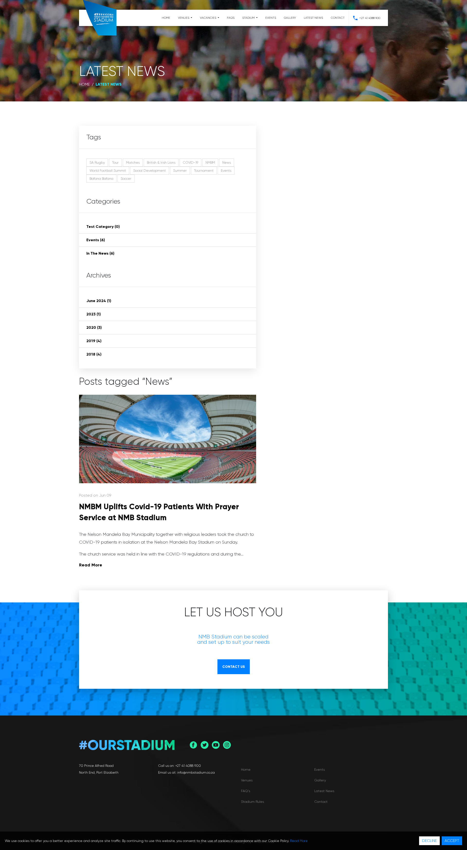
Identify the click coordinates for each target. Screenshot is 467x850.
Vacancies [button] (208, 17)
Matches (133, 162)
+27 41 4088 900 (369, 18)
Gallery (290, 17)
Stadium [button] (248, 17)
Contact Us (233, 667)
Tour (115, 162)
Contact (338, 17)
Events (270, 17)
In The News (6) (100, 253)
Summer (180, 170)
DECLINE (429, 840)
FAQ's (230, 17)
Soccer (126, 178)
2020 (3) (94, 327)
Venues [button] (184, 17)
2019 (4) (93, 341)
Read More (90, 565)
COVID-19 (190, 162)
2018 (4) (93, 354)
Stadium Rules (252, 802)
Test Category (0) (103, 226)
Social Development (149, 170)
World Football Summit (108, 170)
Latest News (313, 17)
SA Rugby (97, 162)
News (226, 162)
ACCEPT (452, 840)
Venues (246, 780)
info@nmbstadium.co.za (196, 772)
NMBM (210, 162)
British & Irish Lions (161, 162)
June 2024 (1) (98, 300)
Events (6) (95, 240)
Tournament (204, 170)
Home (166, 17)
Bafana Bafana (101, 178)
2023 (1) (93, 314)
